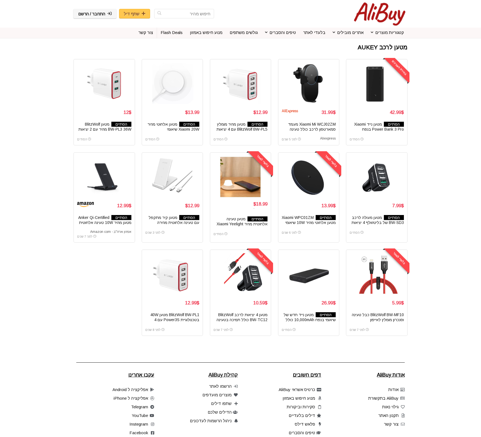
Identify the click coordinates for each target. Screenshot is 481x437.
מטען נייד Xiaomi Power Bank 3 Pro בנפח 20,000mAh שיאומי (379, 129)
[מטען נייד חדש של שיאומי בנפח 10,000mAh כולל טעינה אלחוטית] (309, 274)
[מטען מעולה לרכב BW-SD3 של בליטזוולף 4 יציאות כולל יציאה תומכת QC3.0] (377, 177)
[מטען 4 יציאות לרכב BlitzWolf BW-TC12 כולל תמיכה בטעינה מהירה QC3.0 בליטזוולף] (240, 274)
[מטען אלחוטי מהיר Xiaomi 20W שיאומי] (172, 83)
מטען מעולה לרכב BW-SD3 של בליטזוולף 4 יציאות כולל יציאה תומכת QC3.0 (378, 222)
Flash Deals (172, 32)
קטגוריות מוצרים (389, 32)
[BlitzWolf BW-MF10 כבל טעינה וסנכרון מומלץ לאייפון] (377, 274)
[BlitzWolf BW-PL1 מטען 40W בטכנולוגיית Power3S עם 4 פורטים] (172, 274)
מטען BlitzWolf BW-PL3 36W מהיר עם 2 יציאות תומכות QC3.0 (104, 129)
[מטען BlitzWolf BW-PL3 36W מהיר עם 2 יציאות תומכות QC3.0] (104, 83)
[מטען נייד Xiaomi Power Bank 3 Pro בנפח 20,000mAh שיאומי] (377, 83)
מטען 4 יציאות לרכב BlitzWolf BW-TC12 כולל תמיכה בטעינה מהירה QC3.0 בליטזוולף (242, 320)
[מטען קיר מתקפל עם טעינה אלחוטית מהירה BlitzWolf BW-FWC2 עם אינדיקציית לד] (172, 177)
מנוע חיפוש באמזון (206, 32)
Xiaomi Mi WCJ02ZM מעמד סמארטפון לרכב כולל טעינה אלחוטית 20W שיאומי (312, 129)
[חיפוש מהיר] (159, 13)
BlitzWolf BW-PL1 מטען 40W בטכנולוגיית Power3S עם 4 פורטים (174, 320)
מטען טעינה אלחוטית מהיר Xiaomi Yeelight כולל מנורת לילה (242, 224)
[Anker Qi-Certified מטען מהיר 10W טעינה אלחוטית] (104, 177)
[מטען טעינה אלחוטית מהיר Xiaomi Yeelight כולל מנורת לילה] (240, 177)
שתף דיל (131, 13)
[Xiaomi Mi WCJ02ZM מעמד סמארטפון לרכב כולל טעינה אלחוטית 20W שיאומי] (309, 83)
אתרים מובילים (350, 32)
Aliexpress (328, 138)
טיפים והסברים (282, 32)
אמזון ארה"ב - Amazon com (110, 232)
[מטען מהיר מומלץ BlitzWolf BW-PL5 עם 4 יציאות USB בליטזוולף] (240, 83)
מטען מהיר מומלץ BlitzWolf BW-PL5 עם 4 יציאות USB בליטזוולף (242, 129)
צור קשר (145, 32)
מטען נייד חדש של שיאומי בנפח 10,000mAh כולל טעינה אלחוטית (310, 320)
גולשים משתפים (244, 32)
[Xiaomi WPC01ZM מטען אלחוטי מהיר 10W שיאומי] (309, 177)
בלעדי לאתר (314, 32)
